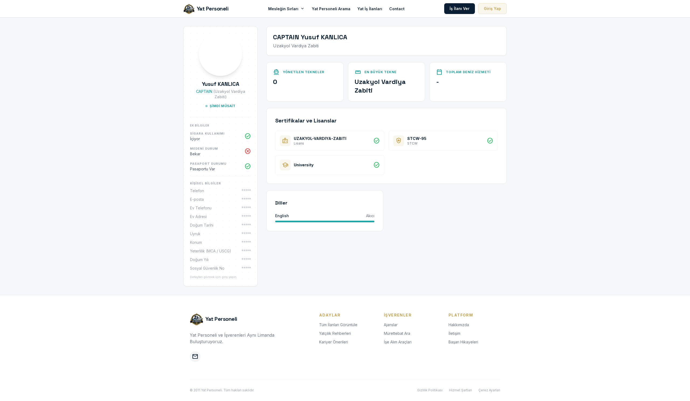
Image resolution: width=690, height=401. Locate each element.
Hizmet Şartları (460, 390)
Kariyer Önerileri (333, 342)
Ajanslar (391, 324)
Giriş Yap (492, 8)
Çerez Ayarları (489, 390)
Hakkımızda (458, 324)
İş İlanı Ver (460, 8)
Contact (397, 8)
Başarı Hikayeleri (463, 342)
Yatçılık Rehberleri (335, 333)
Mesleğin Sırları (286, 9)
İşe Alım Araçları (398, 342)
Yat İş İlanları (369, 8)
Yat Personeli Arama (331, 8)
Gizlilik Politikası (430, 390)
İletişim (454, 333)
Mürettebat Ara (397, 333)
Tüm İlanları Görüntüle (338, 324)
